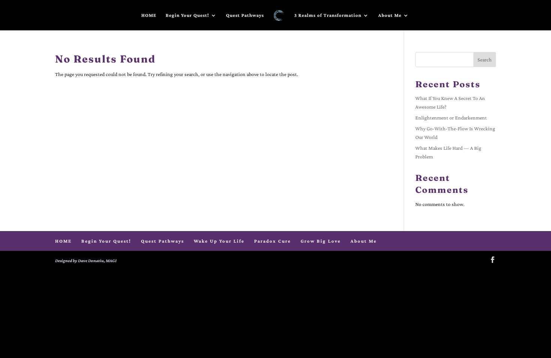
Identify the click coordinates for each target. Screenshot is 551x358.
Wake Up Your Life (219, 241)
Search (485, 60)
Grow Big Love (321, 241)
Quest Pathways (245, 15)
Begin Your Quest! (187, 15)
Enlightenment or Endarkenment (451, 118)
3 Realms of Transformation (327, 15)
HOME (148, 15)
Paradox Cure (272, 241)
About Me (389, 15)
